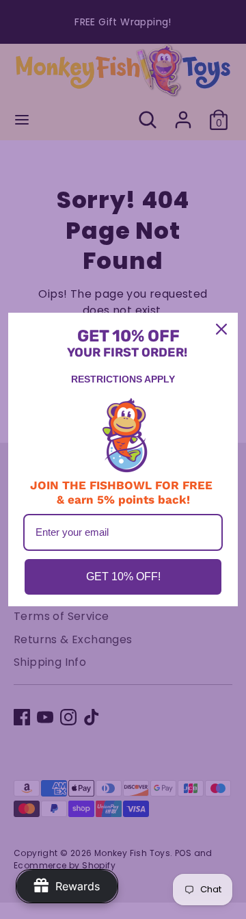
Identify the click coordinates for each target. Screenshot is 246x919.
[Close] (221, 329)
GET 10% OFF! (123, 576)
